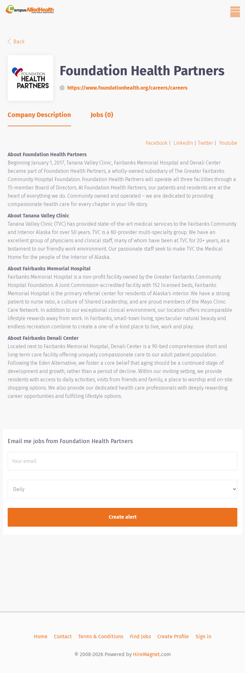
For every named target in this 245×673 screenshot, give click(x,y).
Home (41, 636)
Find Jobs (140, 636)
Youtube (228, 143)
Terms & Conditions (100, 636)
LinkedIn (183, 143)
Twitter (205, 143)
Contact (63, 636)
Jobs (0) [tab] (102, 115)
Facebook (156, 143)
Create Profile (173, 636)
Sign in (203, 636)
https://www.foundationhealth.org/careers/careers (127, 88)
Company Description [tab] (39, 115)
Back (18, 42)
